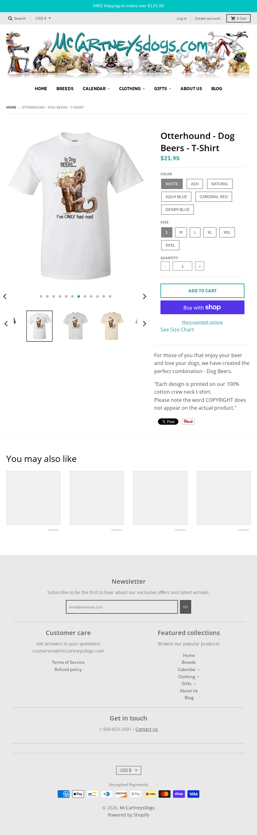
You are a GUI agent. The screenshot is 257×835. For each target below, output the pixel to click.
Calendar (187, 669)
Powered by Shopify (128, 815)
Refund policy (68, 669)
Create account (207, 18)
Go (185, 607)
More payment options (202, 322)
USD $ (40, 18)
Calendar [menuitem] (94, 88)
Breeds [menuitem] (65, 88)
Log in (182, 18)
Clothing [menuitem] (130, 88)
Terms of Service (68, 662)
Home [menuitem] (41, 88)
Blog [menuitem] (216, 88)
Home (11, 107)
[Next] (144, 296)
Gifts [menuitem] (160, 88)
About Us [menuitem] (191, 88)
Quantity (169, 258)
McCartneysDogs (137, 808)
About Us (189, 691)
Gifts (186, 683)
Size (164, 222)
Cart (241, 18)
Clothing (186, 676)
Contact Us (146, 729)
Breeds (189, 662)
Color (166, 174)
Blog (189, 697)
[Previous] (7, 323)
